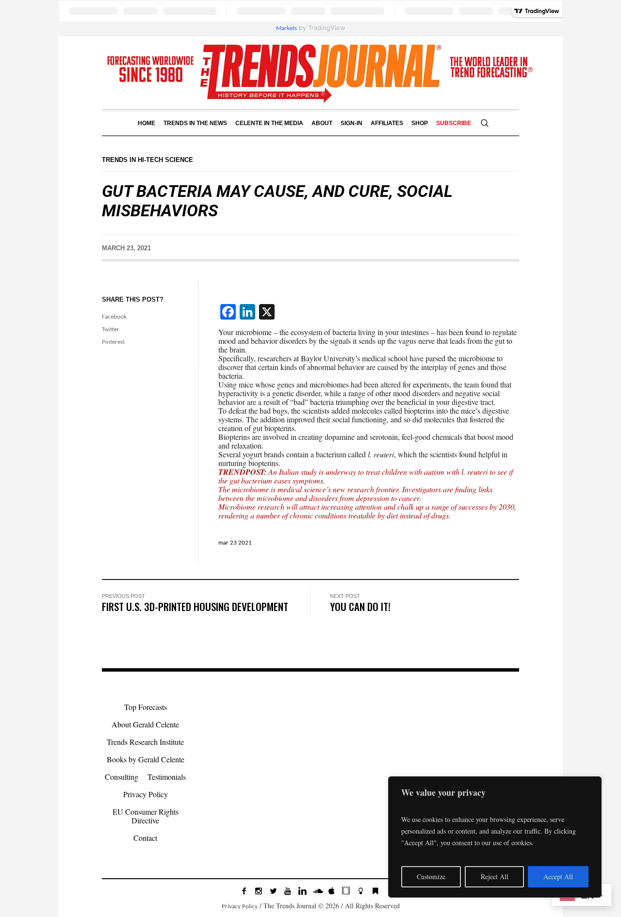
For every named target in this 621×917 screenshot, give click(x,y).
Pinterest (113, 342)
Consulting (121, 777)
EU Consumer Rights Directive (146, 815)
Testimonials (166, 777)
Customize (431, 876)
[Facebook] (244, 891)
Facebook (114, 317)
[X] (273, 891)
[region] (495, 837)
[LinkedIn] (302, 891)
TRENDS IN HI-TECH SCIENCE (147, 159)
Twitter (110, 329)
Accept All (558, 876)
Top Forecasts (145, 707)
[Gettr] (360, 891)
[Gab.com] (375, 891)
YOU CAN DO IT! (360, 606)
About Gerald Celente (145, 724)
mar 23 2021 (235, 543)
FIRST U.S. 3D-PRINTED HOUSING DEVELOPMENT (195, 606)
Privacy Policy (145, 794)
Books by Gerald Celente (145, 759)
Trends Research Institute (145, 742)
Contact (145, 838)
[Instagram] (258, 891)
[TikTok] (346, 891)
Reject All (494, 876)
